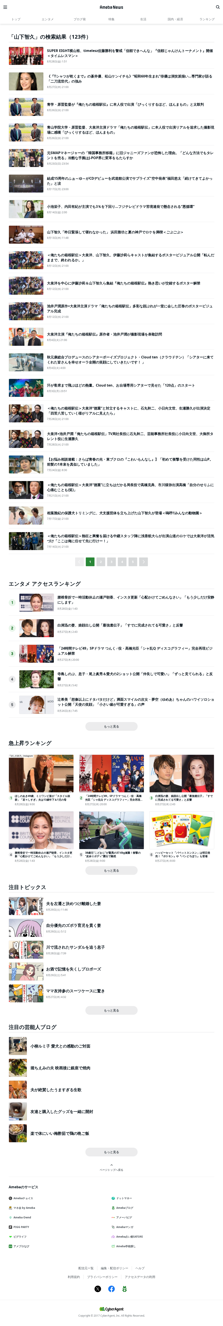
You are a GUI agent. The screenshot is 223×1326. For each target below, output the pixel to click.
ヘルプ (140, 1268)
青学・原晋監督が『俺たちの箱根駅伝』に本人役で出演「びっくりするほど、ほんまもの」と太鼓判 (125, 104)
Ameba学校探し (126, 1246)
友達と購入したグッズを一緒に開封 (61, 1111)
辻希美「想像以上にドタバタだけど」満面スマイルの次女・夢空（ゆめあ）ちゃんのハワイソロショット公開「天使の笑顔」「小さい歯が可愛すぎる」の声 (135, 702)
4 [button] (122, 562)
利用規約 (74, 1277)
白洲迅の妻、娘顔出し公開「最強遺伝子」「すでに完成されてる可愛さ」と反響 (120, 625)
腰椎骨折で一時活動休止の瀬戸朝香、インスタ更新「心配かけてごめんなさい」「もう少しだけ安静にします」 (43, 856)
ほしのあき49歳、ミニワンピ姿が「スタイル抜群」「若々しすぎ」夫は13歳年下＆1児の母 (42, 797)
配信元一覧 (86, 1268)
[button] (143, 561)
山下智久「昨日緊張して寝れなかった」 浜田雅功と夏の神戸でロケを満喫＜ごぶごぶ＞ (115, 232)
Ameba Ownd (22, 1217)
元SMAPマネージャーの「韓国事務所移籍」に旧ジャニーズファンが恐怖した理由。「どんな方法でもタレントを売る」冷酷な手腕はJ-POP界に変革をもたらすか (130, 155)
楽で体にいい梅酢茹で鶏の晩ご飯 (59, 1133)
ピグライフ (20, 1236)
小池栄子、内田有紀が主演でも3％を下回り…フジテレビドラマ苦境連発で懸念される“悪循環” (120, 206)
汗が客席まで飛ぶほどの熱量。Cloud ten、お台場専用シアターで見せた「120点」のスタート (121, 385)
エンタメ (48, 19)
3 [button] (111, 562)
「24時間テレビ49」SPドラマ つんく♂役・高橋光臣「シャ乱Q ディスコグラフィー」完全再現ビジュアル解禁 (114, 799)
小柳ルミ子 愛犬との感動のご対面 (60, 1046)
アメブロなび (21, 1246)
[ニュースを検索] (217, 7)
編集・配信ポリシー (114, 1268)
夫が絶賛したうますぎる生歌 (55, 1089)
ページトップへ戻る (111, 1169)
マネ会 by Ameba (24, 1208)
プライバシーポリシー (102, 1277)
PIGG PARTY (21, 1227)
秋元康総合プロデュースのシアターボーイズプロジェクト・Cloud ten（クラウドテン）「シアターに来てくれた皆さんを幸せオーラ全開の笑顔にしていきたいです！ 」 (130, 359)
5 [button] (133, 562)
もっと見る (111, 726)
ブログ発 (80, 19)
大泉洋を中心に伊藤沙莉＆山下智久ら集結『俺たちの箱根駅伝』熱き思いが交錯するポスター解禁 (123, 283)
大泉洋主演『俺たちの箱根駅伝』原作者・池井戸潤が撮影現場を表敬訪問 (104, 334)
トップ (15, 19)
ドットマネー (124, 1198)
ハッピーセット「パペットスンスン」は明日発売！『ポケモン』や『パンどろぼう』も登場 (182, 854)
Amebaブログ (124, 1208)
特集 (111, 19)
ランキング (207, 19)
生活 (143, 19)
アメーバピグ (124, 1217)
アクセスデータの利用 (140, 1277)
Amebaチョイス (23, 1198)
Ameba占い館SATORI (129, 1236)
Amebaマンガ (124, 1227)
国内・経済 (175, 19)
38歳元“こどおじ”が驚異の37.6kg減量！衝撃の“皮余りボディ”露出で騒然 (113, 854)
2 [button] (101, 562)
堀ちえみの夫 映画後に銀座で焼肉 (60, 1067)
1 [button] (90, 562)
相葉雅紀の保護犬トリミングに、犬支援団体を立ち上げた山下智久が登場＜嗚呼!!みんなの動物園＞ (125, 513)
